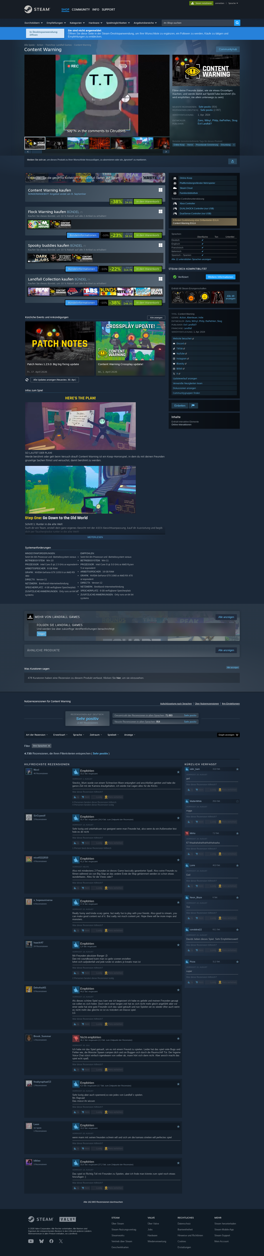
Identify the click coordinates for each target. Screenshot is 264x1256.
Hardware (152, 1235)
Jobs (150, 1229)
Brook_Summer (42, 1036)
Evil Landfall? (205, 123)
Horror (190, 145)
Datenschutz (184, 1223)
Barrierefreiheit (185, 1229)
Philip (215, 120)
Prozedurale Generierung (207, 145)
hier (119, 677)
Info (95, 9)
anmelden (219, 3)
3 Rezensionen (40, 819)
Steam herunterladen (225, 1223)
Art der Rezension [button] (35, 734)
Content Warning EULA (184, 223)
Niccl (36, 769)
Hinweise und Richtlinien (190, 1235)
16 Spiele (37, 1128)
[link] (121, 201)
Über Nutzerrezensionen (207, 703)
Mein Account (221, 1241)
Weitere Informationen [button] (220, 276)
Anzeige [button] (128, 734)
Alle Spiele (29, 45)
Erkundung (225, 145)
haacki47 (38, 942)
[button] (34, 23)
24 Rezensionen (41, 946)
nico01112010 (41, 857)
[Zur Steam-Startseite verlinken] (37, 12)
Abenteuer (192, 317)
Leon (36, 1124)
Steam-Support (222, 1235)
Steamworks (118, 1235)
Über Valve (153, 1223)
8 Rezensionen (40, 991)
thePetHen (224, 120)
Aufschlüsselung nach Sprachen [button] (176, 703)
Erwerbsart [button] (59, 734)
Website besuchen (182, 338)
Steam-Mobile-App (224, 1229)
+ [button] (233, 145)
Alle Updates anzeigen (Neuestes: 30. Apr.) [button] (54, 379)
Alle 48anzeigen (230, 297)
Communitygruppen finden (186, 393)
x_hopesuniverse (43, 900)
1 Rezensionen (40, 1040)
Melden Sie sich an (36, 160)
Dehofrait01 (40, 987)
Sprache (232, 3)
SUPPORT (108, 9)
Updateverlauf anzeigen (185, 378)
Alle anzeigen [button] (156, 317)
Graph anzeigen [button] (226, 735)
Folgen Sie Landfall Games (60, 625)
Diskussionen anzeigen (184, 388)
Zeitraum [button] (95, 734)
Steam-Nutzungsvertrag (124, 1229)
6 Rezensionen (40, 904)
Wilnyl (208, 120)
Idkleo (37, 1160)
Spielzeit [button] (112, 734)
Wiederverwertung (157, 1241)
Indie (200, 317)
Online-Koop (179, 145)
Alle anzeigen (232, 667)
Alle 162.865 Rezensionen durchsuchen (103, 1202)
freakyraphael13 (42, 1081)
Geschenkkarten (120, 1247)
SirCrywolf (39, 815)
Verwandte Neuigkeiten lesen (187, 383)
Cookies (182, 1241)
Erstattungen (184, 1247)
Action (40, 45)
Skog (234, 120)
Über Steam (118, 1223)
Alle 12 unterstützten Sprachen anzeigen (191, 259)
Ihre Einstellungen (231, 703)
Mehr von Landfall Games (57, 617)
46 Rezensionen (41, 773)
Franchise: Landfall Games (59, 45)
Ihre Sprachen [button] (40, 746)
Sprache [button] (77, 734)
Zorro (200, 120)
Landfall (188, 328)
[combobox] (198, 23)
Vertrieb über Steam (122, 1241)
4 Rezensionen (40, 861)
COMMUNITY (81, 9)
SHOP (65, 9)
